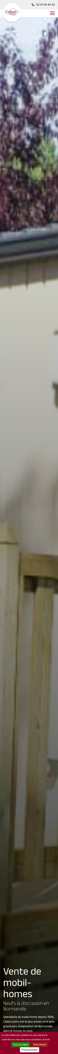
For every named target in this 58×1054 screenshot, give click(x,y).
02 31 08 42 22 (45, 4)
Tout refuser (39, 1044)
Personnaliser (30, 1049)
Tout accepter (20, 1044)
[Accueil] (12, 13)
